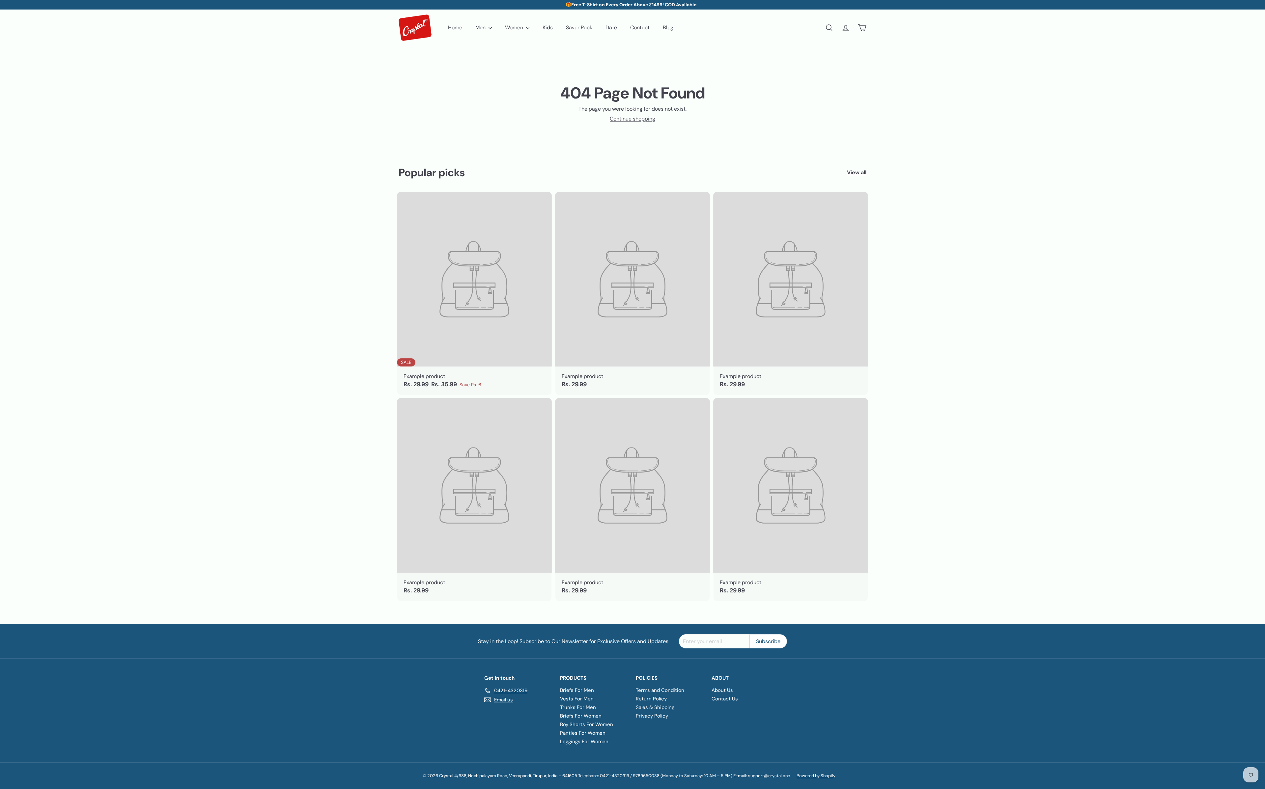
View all (856, 172)
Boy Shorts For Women (586, 724)
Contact (640, 27)
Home (455, 27)
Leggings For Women (584, 741)
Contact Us (725, 698)
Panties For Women (582, 733)
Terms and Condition (660, 690)
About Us (722, 690)
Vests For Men (577, 698)
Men (481, 27)
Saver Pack (579, 27)
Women (514, 27)
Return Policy (651, 698)
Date (611, 27)
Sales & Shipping (655, 707)
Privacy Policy (652, 716)
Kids (548, 27)
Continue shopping (632, 118)
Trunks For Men (578, 707)
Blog (668, 27)
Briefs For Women (581, 716)
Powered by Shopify (816, 775)
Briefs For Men (577, 690)
